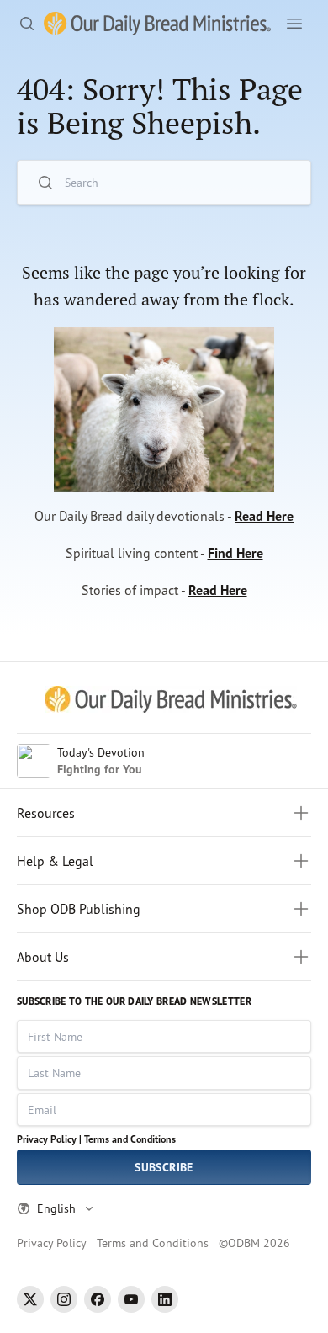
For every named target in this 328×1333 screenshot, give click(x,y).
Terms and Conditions (130, 1139)
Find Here (235, 552)
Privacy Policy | (49, 1139)
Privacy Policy (52, 1242)
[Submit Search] (287, 183)
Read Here (264, 515)
